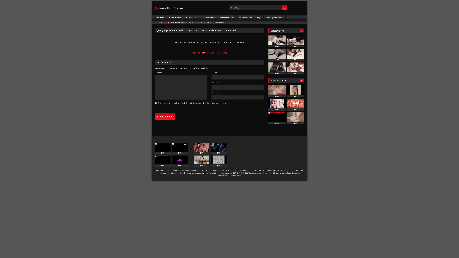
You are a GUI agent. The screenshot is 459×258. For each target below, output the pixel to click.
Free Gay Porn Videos (274, 18)
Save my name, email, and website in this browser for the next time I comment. (193, 103)
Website (215, 93)
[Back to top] (451, 251)
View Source (221, 52)
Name (215, 73)
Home (162, 18)
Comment (159, 73)
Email (215, 83)
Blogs (259, 18)
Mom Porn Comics (227, 18)
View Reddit (197, 52)
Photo (165, 22)
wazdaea (210, 52)
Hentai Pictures (175, 18)
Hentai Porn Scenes (170, 8)
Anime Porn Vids (245, 18)
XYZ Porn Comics (208, 18)
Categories (192, 18)
